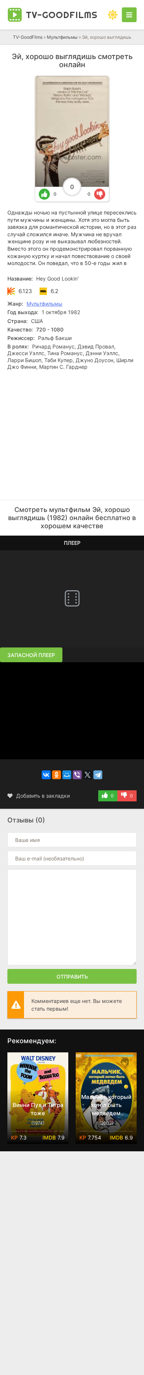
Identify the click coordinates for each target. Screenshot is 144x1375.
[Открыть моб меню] (129, 14)
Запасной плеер (31, 655)
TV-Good (61, 14)
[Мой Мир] (66, 774)
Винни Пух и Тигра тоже (38, 1109)
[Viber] (77, 774)
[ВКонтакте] (46, 774)
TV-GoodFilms (27, 37)
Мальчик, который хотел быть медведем (106, 1105)
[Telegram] (97, 774)
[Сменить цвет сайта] (112, 14)
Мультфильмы (62, 37)
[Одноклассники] (56, 774)
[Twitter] (87, 774)
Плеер (72, 543)
